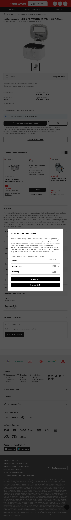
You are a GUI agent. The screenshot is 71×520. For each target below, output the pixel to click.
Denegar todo (35, 285)
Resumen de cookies (38, 256)
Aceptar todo (35, 279)
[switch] (54, 266)
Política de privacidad (16, 256)
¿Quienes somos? (27, 256)
